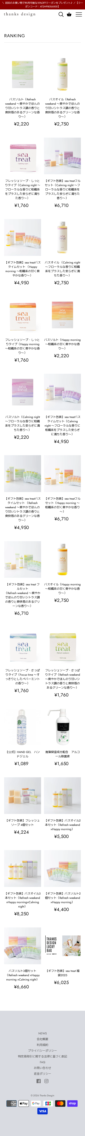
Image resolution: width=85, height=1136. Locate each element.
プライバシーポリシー (42, 1051)
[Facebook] (39, 1081)
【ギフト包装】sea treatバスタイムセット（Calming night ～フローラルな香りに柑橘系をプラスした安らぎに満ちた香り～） (62, 425)
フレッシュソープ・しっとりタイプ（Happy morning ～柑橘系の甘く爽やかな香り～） (22, 346)
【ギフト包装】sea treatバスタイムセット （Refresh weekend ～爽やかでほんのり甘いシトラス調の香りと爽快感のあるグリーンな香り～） (23, 509)
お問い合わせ (42, 1068)
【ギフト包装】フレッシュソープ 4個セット (22, 822)
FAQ (42, 1062)
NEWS (42, 1033)
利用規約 (42, 1045)
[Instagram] (46, 1081)
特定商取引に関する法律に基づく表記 (42, 1056)
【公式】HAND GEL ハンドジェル (22, 754)
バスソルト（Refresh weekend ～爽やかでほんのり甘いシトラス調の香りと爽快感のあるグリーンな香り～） (22, 108)
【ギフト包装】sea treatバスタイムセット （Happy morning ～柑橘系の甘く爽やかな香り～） (23, 268)
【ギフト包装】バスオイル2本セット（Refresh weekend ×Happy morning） (62, 824)
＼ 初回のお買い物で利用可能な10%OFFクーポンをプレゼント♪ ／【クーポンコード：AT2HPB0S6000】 (42, 4)
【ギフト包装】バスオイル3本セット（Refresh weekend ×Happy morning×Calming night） (22, 900)
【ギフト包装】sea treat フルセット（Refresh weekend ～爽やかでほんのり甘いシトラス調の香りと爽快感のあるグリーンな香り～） (22, 595)
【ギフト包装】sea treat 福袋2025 (62, 973)
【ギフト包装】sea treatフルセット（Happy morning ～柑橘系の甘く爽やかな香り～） (62, 505)
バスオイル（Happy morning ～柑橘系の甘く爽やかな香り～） (62, 588)
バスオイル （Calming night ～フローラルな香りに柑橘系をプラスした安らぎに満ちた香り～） (62, 268)
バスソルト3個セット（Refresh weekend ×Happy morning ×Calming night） (23, 975)
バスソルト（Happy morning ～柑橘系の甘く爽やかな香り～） (62, 344)
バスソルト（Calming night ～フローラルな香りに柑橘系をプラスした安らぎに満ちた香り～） (22, 423)
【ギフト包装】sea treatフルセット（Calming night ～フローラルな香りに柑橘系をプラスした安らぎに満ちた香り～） (62, 189)
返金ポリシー (42, 1074)
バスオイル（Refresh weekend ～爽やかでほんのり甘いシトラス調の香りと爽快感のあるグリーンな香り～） (62, 108)
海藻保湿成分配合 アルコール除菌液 (62, 754)
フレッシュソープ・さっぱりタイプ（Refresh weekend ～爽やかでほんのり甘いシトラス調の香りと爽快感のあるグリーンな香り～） (62, 679)
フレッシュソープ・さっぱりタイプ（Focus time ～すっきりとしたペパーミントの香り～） (22, 676)
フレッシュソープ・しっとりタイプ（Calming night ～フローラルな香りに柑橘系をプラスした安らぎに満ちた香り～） (22, 189)
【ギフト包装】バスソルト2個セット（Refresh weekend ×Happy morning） (62, 897)
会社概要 (42, 1039)
